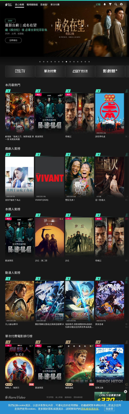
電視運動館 (32, 4)
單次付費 (55, 4)
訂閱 (98, 4)
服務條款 (68, 397)
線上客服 (59, 397)
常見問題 (50, 397)
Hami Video (8, 4)
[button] (40, 61)
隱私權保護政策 (90, 408)
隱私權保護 (78, 397)
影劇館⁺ (44, 4)
